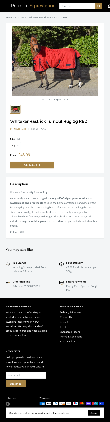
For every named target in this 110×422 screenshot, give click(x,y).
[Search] (98, 6)
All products (20, 17)
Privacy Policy (67, 341)
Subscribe (15, 383)
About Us (65, 322)
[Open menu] (7, 6)
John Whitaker (18, 129)
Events (63, 327)
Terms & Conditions (71, 336)
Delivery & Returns (70, 312)
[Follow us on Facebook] (8, 404)
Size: (15, 138)
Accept (94, 413)
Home (9, 17)
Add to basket (32, 165)
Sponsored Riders (70, 331)
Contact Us (66, 317)
